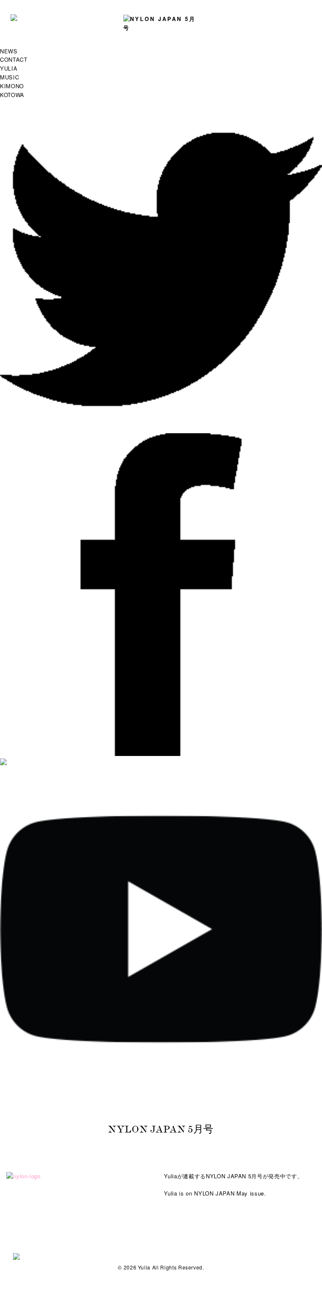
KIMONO (12, 86)
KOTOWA (12, 95)
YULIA (8, 68)
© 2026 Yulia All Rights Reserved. (161, 1267)
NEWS (9, 51)
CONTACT (14, 59)
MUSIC (9, 77)
